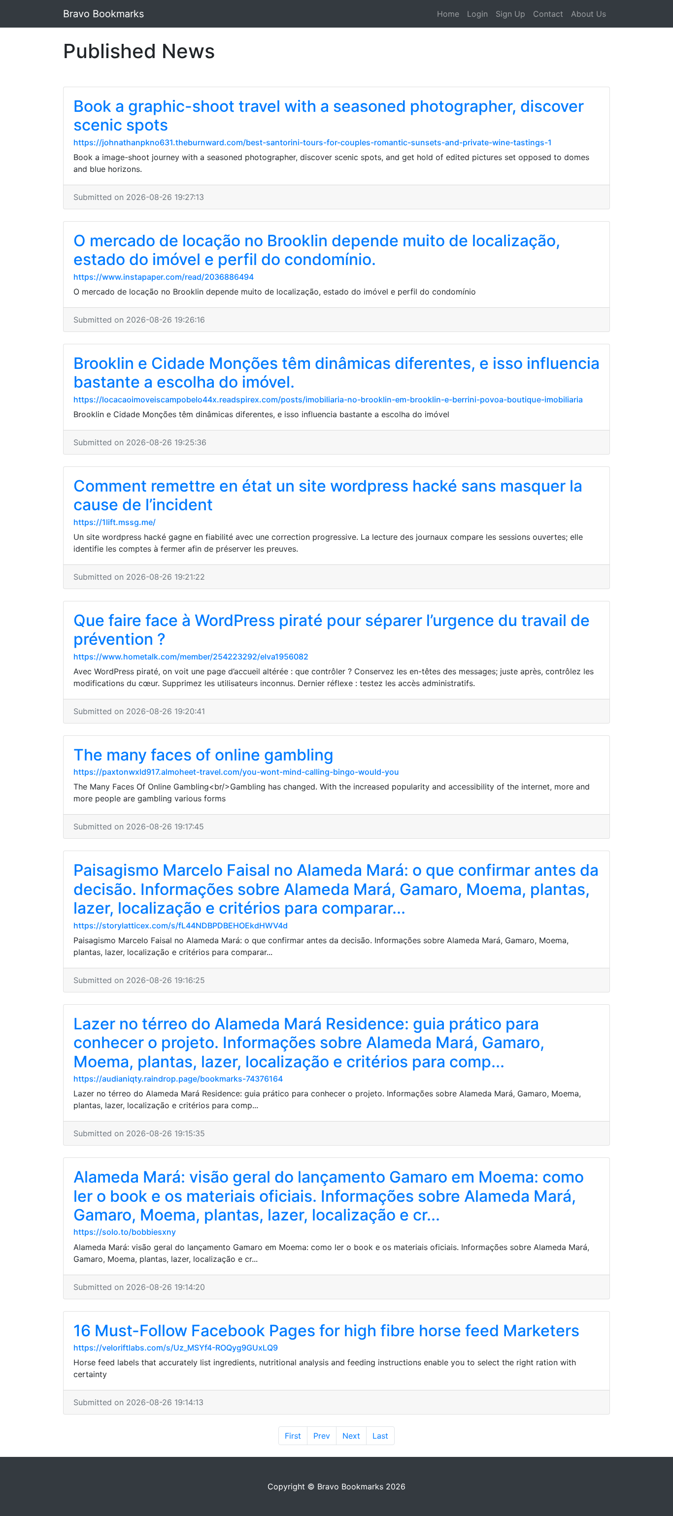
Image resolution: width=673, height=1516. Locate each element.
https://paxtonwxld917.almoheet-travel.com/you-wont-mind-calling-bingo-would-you (236, 772)
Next (351, 1436)
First (293, 1436)
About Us (588, 14)
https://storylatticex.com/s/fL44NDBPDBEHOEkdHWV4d (180, 925)
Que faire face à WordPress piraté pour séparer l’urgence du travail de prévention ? (331, 630)
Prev (321, 1436)
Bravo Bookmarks (103, 14)
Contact (548, 14)
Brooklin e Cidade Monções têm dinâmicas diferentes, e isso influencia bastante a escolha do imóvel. (336, 373)
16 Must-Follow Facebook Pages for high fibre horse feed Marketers (326, 1330)
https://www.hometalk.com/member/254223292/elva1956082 (190, 656)
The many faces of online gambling (203, 754)
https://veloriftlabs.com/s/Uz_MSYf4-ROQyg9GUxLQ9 (175, 1347)
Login (477, 14)
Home (448, 14)
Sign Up (510, 14)
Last (380, 1436)
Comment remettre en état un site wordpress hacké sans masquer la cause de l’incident (327, 495)
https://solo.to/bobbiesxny (124, 1232)
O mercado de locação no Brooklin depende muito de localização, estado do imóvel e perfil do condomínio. (316, 250)
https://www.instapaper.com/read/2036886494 (163, 277)
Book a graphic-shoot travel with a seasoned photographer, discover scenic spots (328, 115)
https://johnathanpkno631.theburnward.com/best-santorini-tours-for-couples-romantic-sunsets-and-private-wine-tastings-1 (312, 142)
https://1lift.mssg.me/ (114, 522)
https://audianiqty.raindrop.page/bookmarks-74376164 (178, 1079)
